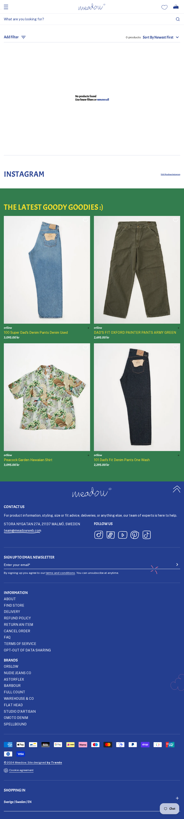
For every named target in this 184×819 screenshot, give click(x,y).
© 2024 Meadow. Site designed (33, 762)
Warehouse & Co (19, 698)
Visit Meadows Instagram (170, 174)
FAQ (7, 637)
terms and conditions (60, 573)
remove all (103, 100)
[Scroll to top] (177, 489)
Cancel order (17, 631)
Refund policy (17, 618)
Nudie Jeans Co (17, 673)
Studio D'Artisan (20, 711)
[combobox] (92, 19)
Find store (14, 605)
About (10, 599)
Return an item (18, 624)
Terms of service (20, 644)
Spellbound (15, 724)
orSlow (11, 666)
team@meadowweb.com (22, 530)
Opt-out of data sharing (27, 650)
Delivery (12, 612)
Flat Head (13, 705)
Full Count (14, 692)
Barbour (12, 685)
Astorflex (14, 679)
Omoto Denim (16, 718)
